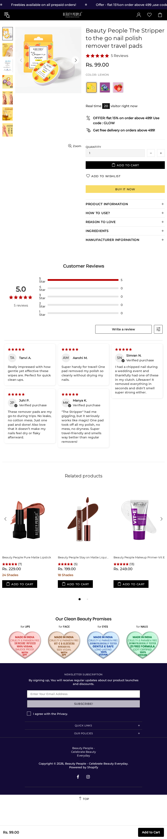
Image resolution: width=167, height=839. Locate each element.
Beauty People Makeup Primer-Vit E (139, 557)
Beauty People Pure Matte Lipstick (26, 557)
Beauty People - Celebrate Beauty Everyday (72, 15)
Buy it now (125, 189)
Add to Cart (151, 832)
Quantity (93, 147)
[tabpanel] (28, 541)
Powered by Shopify (83, 767)
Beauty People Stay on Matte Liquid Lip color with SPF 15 (83, 557)
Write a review (123, 329)
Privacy (62, 713)
